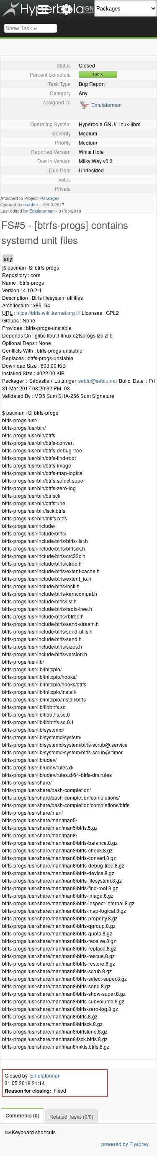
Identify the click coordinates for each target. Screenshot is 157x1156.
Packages (49, 198)
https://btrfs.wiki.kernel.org (45, 312)
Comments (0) (22, 1115)
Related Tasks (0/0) (71, 1116)
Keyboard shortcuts (33, 1131)
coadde (30, 205)
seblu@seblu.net (97, 380)
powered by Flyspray (125, 1143)
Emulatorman (106, 104)
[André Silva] (84, 107)
